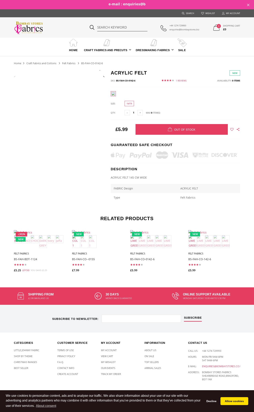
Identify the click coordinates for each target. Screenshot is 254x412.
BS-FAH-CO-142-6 (199, 259)
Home (73, 50)
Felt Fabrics (68, 63)
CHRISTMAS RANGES (25, 362)
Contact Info (65, 368)
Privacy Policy (66, 356)
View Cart (107, 356)
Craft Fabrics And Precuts (105, 50)
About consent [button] (46, 405)
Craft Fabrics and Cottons (41, 63)
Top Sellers (151, 362)
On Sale (149, 356)
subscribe (193, 317)
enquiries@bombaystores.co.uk (222, 366)
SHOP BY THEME (23, 356)
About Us (150, 350)
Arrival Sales (152, 368)
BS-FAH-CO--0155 (83, 259)
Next (104, 77)
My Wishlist (108, 362)
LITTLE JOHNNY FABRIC (26, 350)
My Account (109, 350)
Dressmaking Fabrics (153, 50)
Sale (182, 50)
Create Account (67, 374)
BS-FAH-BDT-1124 (25, 259)
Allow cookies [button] (234, 401)
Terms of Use (65, 350)
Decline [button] (211, 401)
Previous (14, 77)
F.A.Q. (60, 362)
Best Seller (21, 368)
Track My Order (111, 374)
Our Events (108, 368)
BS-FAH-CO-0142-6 (142, 259)
